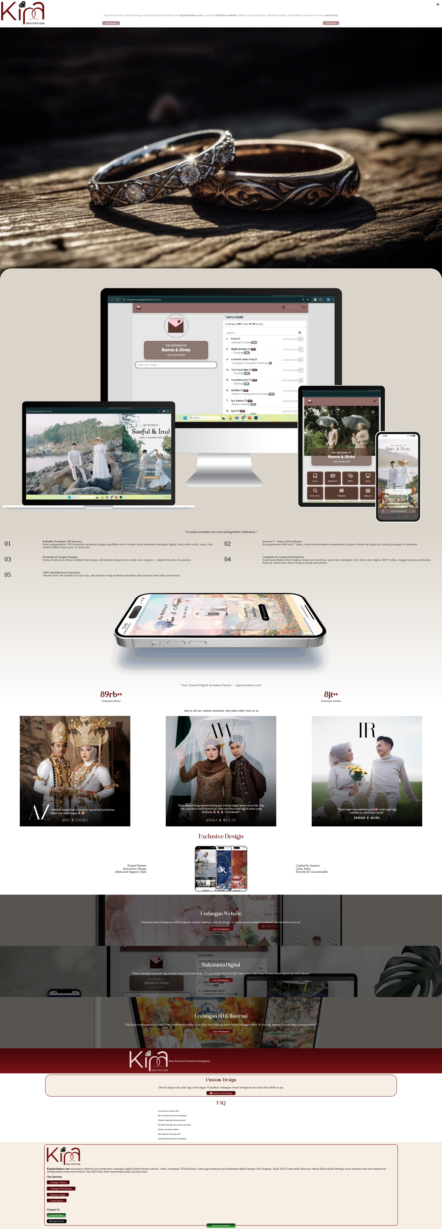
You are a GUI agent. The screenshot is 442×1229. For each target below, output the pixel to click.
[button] (438, 4)
